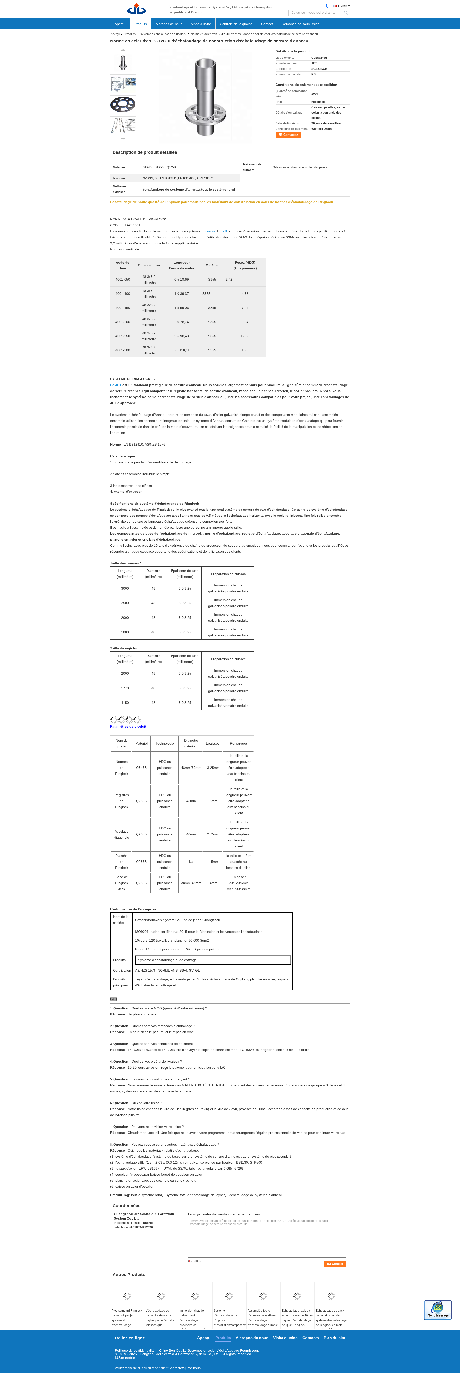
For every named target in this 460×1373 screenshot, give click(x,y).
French (342, 5)
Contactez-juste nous (184, 1368)
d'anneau (208, 231)
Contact (267, 24)
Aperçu (120, 24)
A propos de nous (169, 24)
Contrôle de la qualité (236, 24)
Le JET (115, 385)
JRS (224, 231)
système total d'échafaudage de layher (195, 1195)
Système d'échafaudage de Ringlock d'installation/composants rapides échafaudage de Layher (230, 1322)
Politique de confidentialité (135, 1350)
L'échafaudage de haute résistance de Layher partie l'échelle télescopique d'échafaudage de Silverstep (160, 1322)
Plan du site (334, 1338)
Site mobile (126, 1358)
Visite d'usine (201, 24)
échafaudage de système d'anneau (256, 1195)
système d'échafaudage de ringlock (163, 34)
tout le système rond (146, 1195)
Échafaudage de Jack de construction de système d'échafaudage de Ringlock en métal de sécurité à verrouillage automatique (331, 1325)
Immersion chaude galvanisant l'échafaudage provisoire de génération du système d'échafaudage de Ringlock (194, 1325)
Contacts (310, 1338)
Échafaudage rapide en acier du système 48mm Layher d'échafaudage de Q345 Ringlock (297, 1318)
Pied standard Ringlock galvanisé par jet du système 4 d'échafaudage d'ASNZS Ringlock (127, 1320)
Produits (140, 24)
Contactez (290, 135)
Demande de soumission (300, 24)
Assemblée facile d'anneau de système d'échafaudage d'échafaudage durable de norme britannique (263, 1320)
